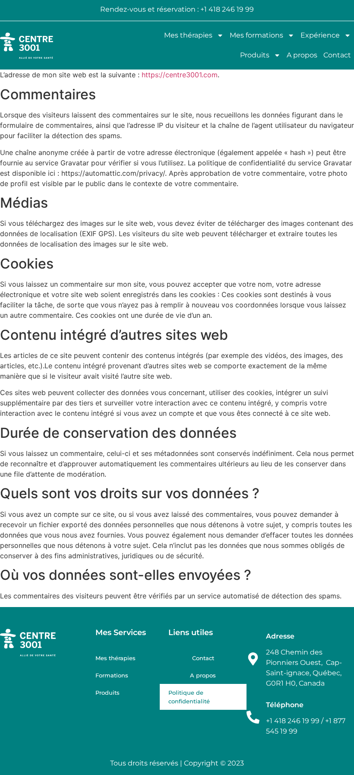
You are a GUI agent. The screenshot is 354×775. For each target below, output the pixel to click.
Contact (337, 55)
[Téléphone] (253, 717)
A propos (302, 55)
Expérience (320, 35)
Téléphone (284, 705)
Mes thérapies (188, 35)
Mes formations (256, 35)
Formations (111, 675)
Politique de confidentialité (189, 697)
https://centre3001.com (180, 74)
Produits (254, 55)
